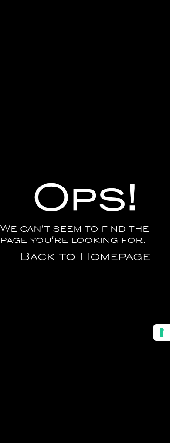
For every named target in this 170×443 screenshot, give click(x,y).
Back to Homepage (85, 257)
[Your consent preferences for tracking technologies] (161, 332)
